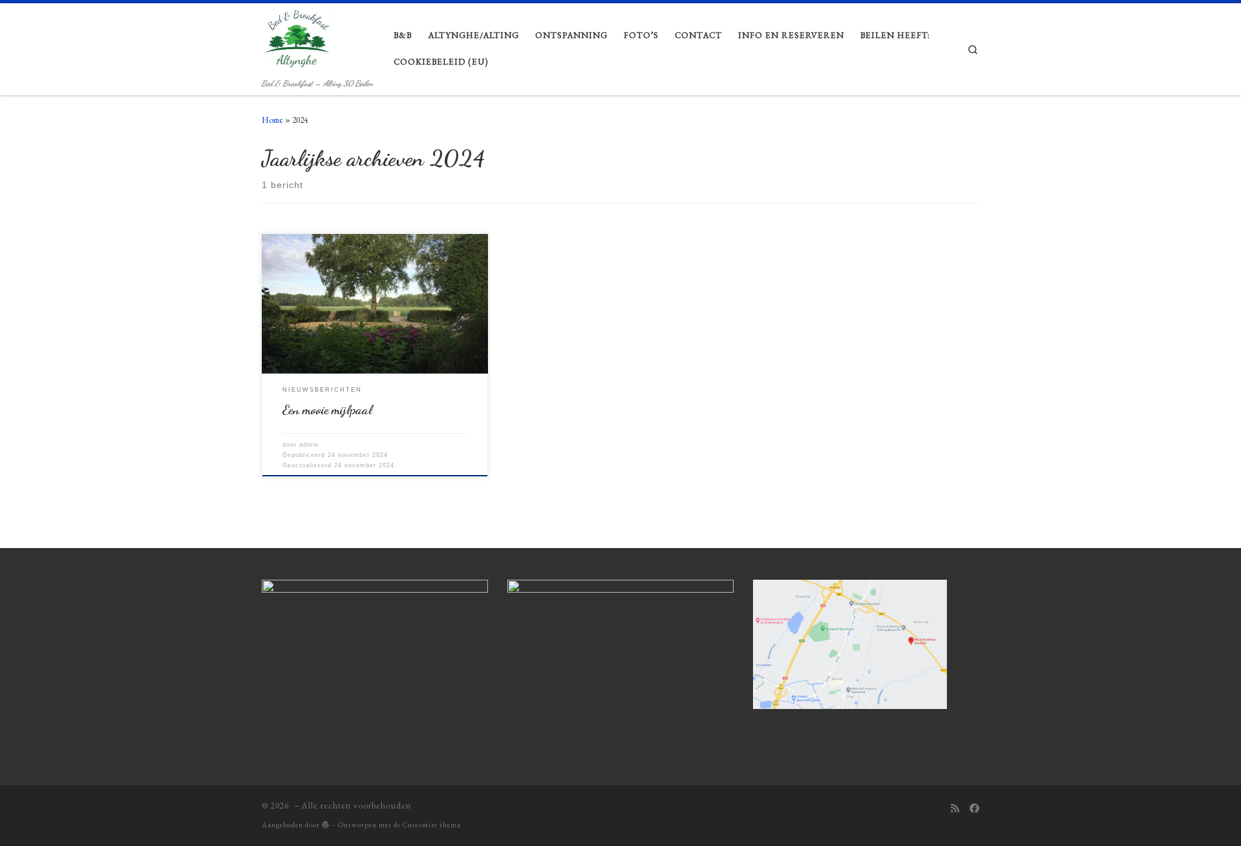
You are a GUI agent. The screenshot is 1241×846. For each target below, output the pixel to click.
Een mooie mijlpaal (327, 410)
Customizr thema (432, 824)
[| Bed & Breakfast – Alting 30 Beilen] (302, 39)
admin (309, 444)
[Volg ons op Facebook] (974, 809)
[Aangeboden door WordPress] (326, 824)
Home (272, 119)
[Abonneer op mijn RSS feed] (955, 809)
